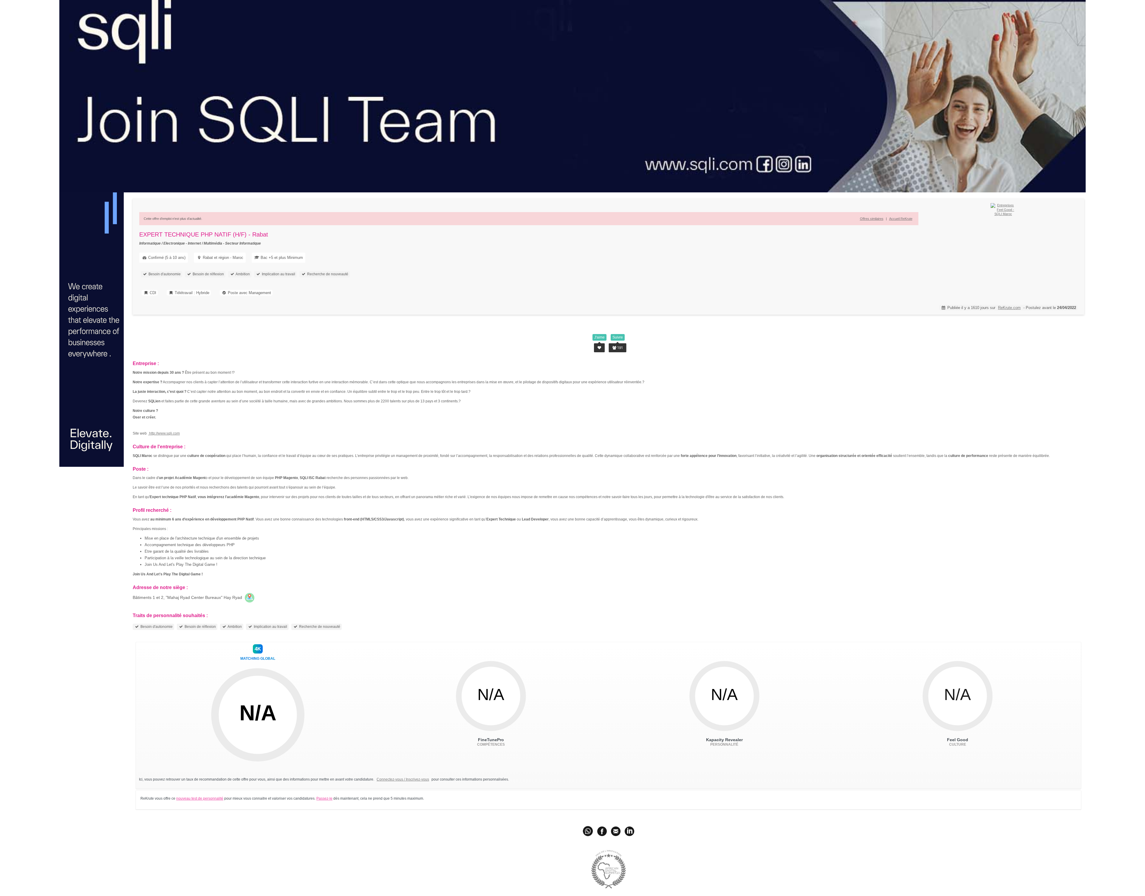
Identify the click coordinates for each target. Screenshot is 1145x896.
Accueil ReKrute (900, 218)
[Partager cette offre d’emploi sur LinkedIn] (629, 830)
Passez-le (324, 798)
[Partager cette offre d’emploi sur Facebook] (602, 830)
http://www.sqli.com (164, 433)
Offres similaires (871, 218)
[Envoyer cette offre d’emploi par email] (616, 830)
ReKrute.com (1009, 307)
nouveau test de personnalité (199, 798)
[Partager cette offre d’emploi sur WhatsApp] (588, 830)
